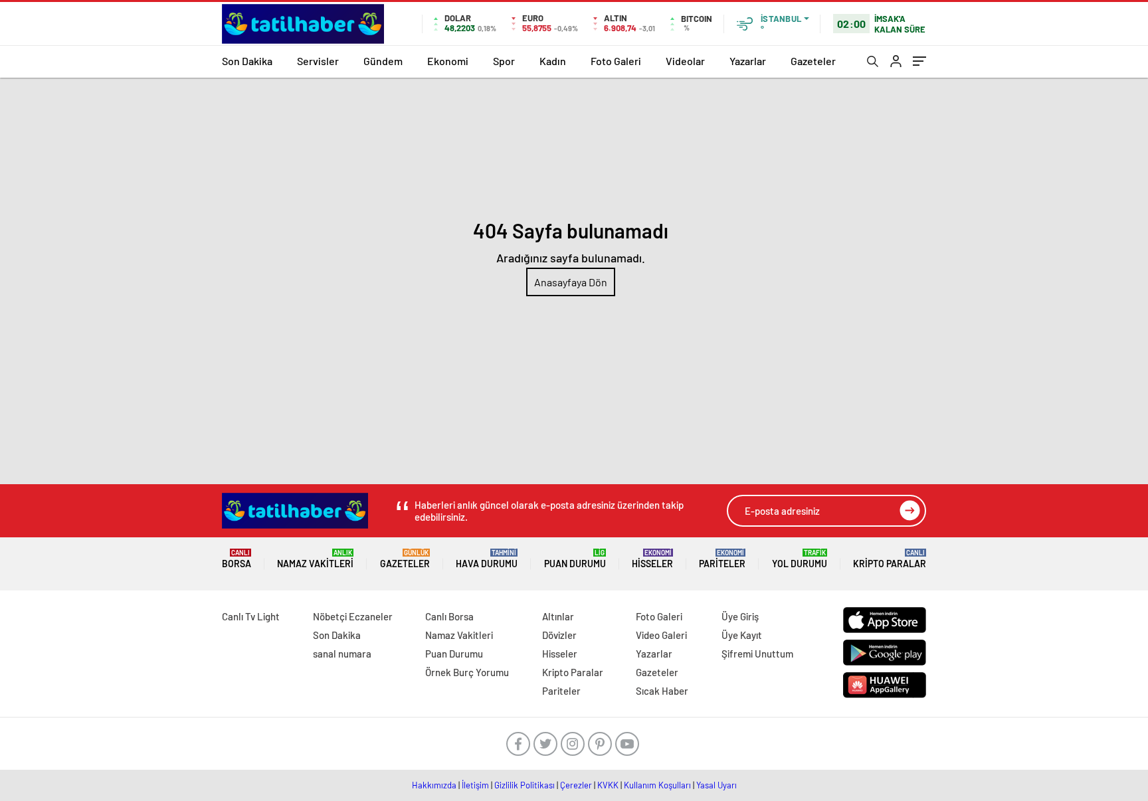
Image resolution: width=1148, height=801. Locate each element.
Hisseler (652, 559)
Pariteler (722, 559)
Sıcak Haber (662, 691)
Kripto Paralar (889, 559)
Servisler (318, 60)
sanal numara (342, 654)
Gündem (383, 60)
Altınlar (558, 616)
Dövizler (559, 635)
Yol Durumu (799, 559)
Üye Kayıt (741, 635)
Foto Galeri (616, 60)
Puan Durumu (575, 559)
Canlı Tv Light (251, 616)
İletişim (475, 785)
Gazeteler (813, 60)
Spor (504, 60)
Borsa (236, 559)
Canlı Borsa (449, 616)
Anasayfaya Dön (570, 282)
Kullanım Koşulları (657, 785)
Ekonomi (447, 60)
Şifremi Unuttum (757, 654)
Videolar (685, 60)
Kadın (552, 60)
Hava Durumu (487, 559)
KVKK (608, 785)
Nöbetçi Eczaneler (353, 616)
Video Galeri (661, 635)
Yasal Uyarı (716, 785)
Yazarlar (747, 60)
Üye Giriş (740, 616)
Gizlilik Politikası (524, 785)
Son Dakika (247, 60)
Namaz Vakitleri (315, 559)
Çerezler (576, 785)
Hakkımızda (434, 785)
